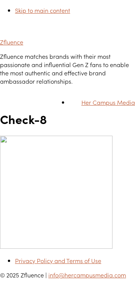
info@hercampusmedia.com (87, 275)
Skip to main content (42, 10)
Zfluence (11, 42)
